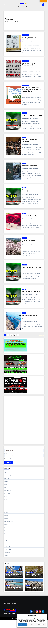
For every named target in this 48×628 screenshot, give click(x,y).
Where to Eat (7, 546)
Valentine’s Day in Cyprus (30, 216)
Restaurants (7, 530)
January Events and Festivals (32, 115)
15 (14, 335)
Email (5, 453)
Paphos (6, 518)
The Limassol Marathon (30, 315)
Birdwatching (7, 475)
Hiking (5, 503)
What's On (24, 113)
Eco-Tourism (7, 493)
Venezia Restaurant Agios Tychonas (31, 89)
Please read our (14, 458)
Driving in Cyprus (8, 490)
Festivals (24, 237)
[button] (45, 616)
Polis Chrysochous (8, 521)
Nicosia (6, 515)
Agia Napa (6, 472)
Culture (6, 481)
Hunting (6, 506)
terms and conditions (17, 458)
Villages (6, 540)
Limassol (6, 512)
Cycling (6, 484)
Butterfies (6, 478)
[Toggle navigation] (4, 4)
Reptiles (6, 527)
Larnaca (6, 509)
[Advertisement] (31, 20)
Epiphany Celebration (29, 165)
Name (5, 447)
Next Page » (41, 335)
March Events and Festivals (31, 267)
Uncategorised (25, 34)
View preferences (42, 624)
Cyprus (23, 137)
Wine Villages (7, 552)
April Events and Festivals (31, 291)
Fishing (6, 499)
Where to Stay (7, 549)
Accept (22, 624)
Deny (32, 624)
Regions (6, 524)
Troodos (6, 533)
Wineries (6, 555)
